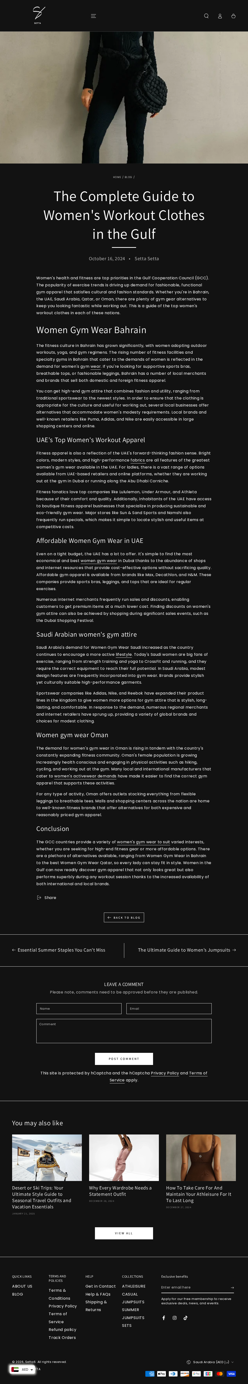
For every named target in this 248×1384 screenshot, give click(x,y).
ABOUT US (22, 1286)
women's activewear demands (85, 776)
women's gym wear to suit (143, 842)
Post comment (124, 1059)
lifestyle (124, 654)
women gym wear (99, 560)
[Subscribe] (232, 1287)
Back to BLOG (127, 917)
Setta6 (30, 1362)
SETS (127, 1325)
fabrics (138, 460)
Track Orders (62, 1337)
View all (124, 1233)
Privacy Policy (165, 1073)
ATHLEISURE (134, 1286)
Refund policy (62, 1329)
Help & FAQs (98, 1294)
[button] (206, 16)
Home (117, 177)
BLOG (128, 177)
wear (96, 366)
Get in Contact (100, 1286)
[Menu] (93, 16)
